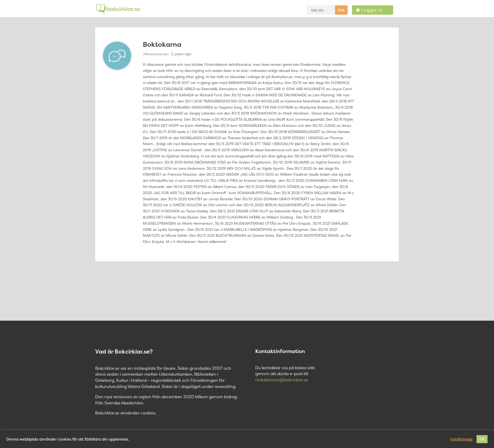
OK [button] (482, 439)
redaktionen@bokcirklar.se (281, 380)
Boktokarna (162, 44)
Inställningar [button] (461, 439)
